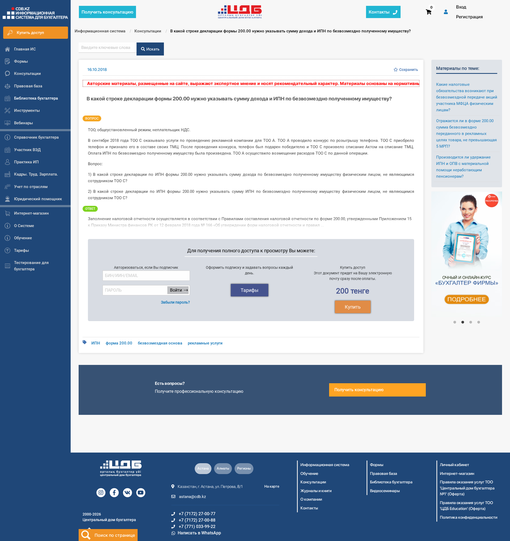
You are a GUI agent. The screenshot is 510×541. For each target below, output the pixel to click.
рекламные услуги (205, 343)
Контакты (309, 508)
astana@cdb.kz (192, 496)
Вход (461, 7)
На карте (271, 486)
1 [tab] (454, 322)
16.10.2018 (97, 69)
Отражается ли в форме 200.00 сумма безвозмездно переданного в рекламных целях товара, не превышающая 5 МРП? (466, 133)
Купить (353, 307)
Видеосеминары (385, 490)
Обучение (309, 473)
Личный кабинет (454, 464)
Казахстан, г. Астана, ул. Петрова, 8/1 (210, 486)
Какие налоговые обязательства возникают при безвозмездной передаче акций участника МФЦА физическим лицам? (466, 97)
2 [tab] (462, 322)
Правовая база (383, 473)
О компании (311, 499)
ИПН (95, 343)
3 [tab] (470, 322)
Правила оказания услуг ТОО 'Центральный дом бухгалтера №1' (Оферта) (467, 488)
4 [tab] (478, 322)
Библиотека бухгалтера (391, 482)
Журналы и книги (316, 490)
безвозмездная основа (160, 343)
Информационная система (324, 464)
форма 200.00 (119, 343)
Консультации (313, 482)
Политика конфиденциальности (468, 517)
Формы (376, 464)
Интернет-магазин (457, 473)
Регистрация (469, 16)
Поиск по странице (115, 535)
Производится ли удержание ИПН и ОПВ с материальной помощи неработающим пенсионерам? (463, 167)
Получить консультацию (359, 389)
